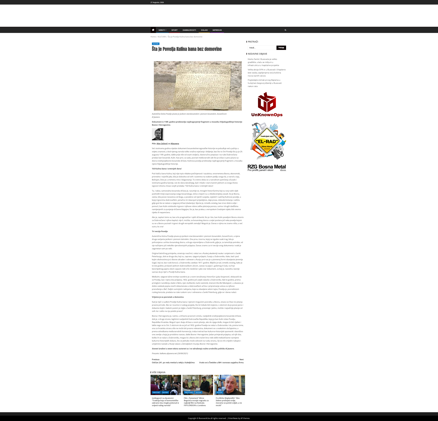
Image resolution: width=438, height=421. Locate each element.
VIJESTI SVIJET (189, 392)
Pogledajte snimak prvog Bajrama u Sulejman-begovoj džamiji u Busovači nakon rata (265, 83)
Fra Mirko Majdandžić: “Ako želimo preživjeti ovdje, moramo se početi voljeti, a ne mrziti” (229, 402)
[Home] (153, 30)
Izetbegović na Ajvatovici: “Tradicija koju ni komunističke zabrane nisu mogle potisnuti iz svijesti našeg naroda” (165, 402)
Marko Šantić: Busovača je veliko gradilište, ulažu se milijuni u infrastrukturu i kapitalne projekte (263, 62)
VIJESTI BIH (156, 392)
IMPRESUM (217, 30)
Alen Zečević (162, 143)
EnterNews (233, 418)
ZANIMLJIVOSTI (189, 30)
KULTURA (155, 44)
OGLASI (204, 30)
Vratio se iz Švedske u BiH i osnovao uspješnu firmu (221, 361)
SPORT (174, 30)
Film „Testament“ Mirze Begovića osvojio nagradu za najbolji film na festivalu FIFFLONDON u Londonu (196, 402)
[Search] (285, 30)
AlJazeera (175, 143)
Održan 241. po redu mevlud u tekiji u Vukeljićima (173, 361)
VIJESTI (162, 30)
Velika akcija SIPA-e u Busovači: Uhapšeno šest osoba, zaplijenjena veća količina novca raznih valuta (267, 73)
